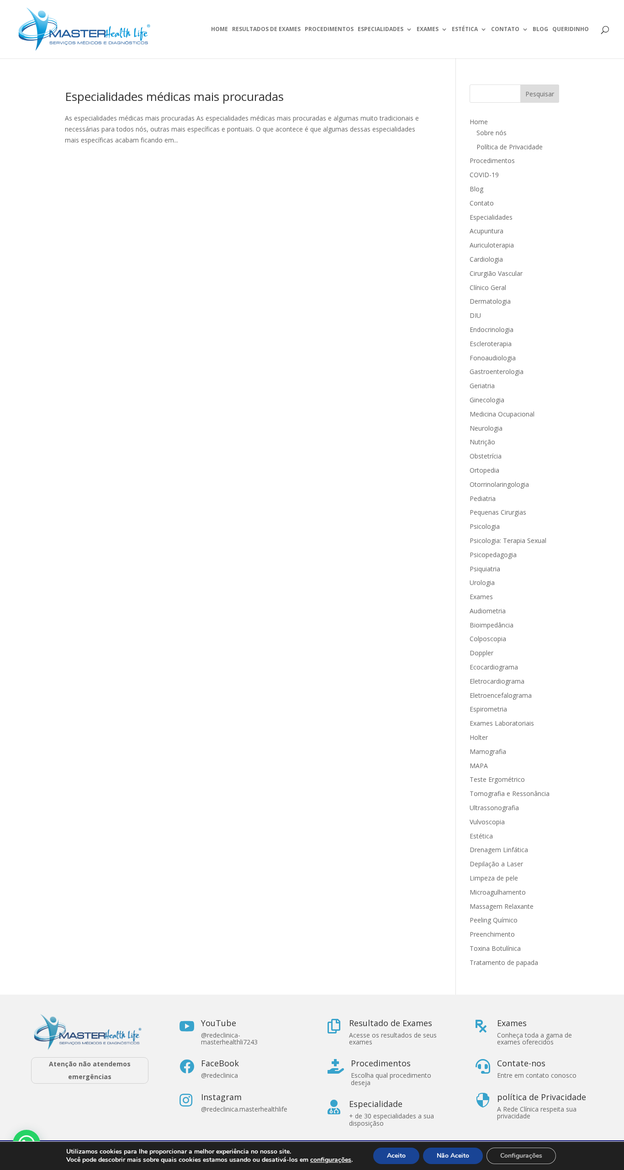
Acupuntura (486, 231)
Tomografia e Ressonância (510, 793)
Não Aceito (453, 1155)
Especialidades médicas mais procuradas (174, 96)
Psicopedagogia (493, 554)
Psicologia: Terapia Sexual (508, 540)
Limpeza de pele (494, 878)
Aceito (396, 1155)
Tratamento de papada (504, 962)
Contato (505, 29)
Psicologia (485, 526)
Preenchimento (492, 934)
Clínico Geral (488, 287)
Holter (479, 737)
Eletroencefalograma (501, 695)
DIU (475, 315)
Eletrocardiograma (497, 681)
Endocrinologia (491, 329)
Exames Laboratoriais (502, 723)
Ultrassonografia (495, 807)
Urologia (482, 582)
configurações (330, 1160)
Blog (540, 29)
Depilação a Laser (496, 863)
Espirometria (488, 709)
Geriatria (482, 385)
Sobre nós (491, 132)
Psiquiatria (485, 568)
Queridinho (570, 29)
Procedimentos (329, 29)
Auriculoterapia (492, 245)
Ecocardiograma (494, 667)
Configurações (521, 1155)
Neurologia (486, 428)
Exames (428, 29)
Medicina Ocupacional (502, 414)
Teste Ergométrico (497, 779)
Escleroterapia (491, 343)
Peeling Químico (494, 920)
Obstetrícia (486, 456)
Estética (465, 29)
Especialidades (380, 29)
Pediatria (483, 498)
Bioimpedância (491, 625)
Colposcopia (488, 638)
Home (219, 29)
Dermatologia (490, 301)
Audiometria (488, 610)
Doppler (481, 652)
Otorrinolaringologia (499, 484)
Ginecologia (487, 399)
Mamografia (488, 751)
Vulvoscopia (487, 821)
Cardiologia (486, 259)
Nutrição (482, 441)
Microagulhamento (498, 892)
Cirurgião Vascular (496, 273)
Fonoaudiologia (493, 357)
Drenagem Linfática (499, 849)
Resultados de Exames (266, 29)
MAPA (479, 765)
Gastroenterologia (497, 371)
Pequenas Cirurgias (498, 512)
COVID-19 (484, 174)
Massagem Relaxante (502, 906)
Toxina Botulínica (495, 948)
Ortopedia (484, 470)
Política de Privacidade (509, 146)
